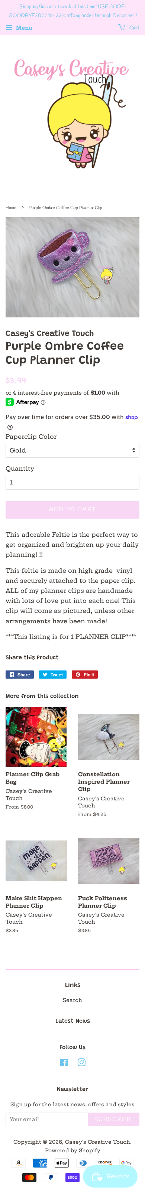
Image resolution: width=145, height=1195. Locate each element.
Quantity (20, 468)
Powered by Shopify (72, 1150)
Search (72, 1000)
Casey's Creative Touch (97, 1142)
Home (11, 208)
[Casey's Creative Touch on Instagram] (81, 1064)
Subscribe (113, 1119)
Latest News (72, 1021)
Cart (133, 28)
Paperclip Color (31, 436)
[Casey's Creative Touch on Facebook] (63, 1064)
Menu (23, 28)
